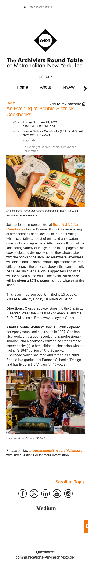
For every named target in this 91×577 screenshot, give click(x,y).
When (16, 122)
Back (10, 103)
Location (15, 131)
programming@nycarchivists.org (56, 450)
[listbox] (68, 103)
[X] (34, 493)
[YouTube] (57, 493)
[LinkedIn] (45, 493)
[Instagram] (68, 493)
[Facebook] (22, 493)
